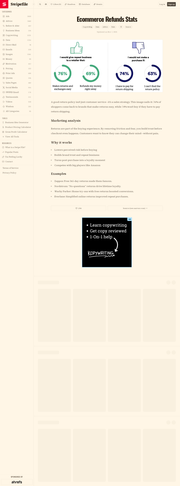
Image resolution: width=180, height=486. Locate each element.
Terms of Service (82, 284)
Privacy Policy (98, 284)
